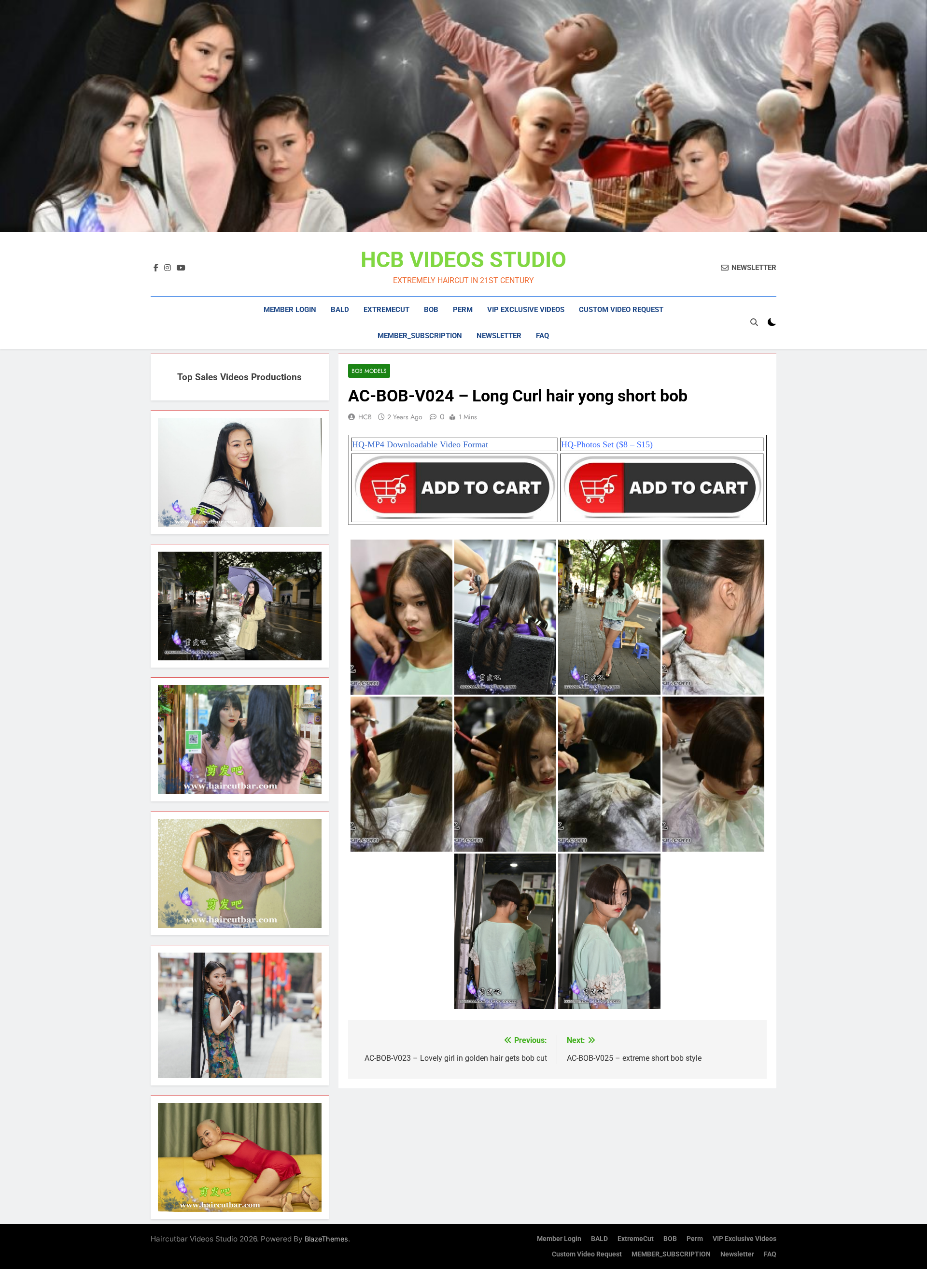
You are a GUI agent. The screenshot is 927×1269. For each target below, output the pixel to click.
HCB (365, 417)
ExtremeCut (386, 309)
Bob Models (369, 371)
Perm (463, 309)
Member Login (290, 309)
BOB (431, 309)
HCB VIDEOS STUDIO (463, 259)
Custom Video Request (621, 309)
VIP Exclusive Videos (525, 309)
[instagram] (167, 268)
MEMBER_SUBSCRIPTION (420, 335)
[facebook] (156, 268)
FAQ (542, 335)
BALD (340, 309)
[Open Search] (754, 322)
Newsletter (499, 335)
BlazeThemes (326, 1239)
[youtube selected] (181, 268)
